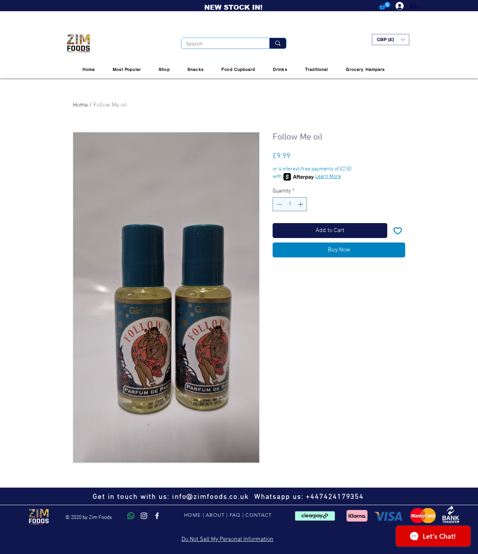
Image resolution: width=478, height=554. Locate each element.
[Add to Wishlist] (397, 230)
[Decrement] (278, 204)
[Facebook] (157, 515)
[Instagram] (144, 515)
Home (80, 105)
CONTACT (258, 515)
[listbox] (390, 39)
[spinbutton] (290, 204)
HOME (192, 515)
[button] (384, 5)
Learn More (328, 176)
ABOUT (215, 515)
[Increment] (301, 204)
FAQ (235, 515)
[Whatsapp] (131, 515)
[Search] (277, 43)
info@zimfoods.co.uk (210, 497)
